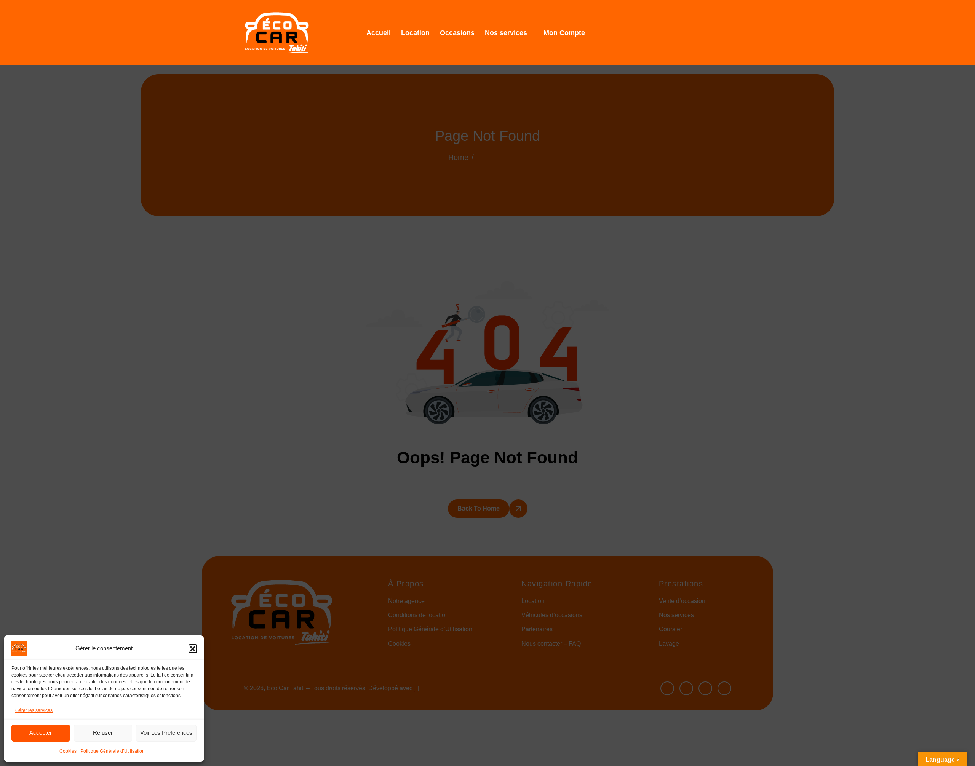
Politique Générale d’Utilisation (112, 751)
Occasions (457, 33)
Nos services (506, 33)
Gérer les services (34, 710)
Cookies (68, 751)
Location (415, 33)
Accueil (378, 33)
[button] (193, 648)
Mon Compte (564, 33)
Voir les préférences (166, 732)
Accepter (40, 732)
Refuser (103, 732)
